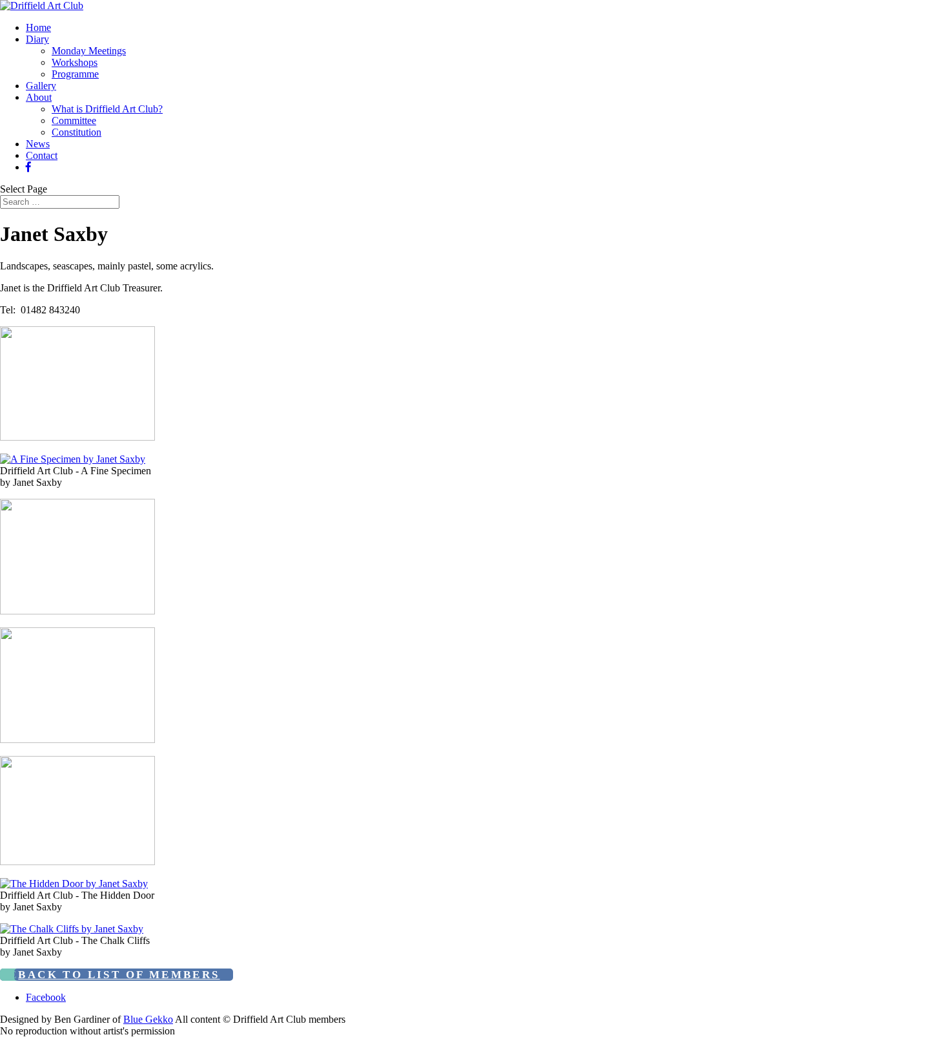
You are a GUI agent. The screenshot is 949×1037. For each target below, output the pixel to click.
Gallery (41, 85)
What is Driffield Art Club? (107, 108)
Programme (75, 73)
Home (38, 27)
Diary (37, 39)
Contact (41, 155)
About (39, 97)
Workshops (74, 62)
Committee (74, 120)
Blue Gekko (148, 1019)
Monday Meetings (89, 50)
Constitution (76, 132)
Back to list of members (118, 975)
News (38, 143)
